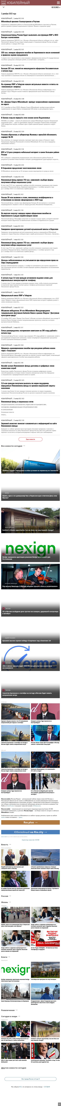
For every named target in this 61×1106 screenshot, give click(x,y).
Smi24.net (4, 702)
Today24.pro (4, 1019)
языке (3, 817)
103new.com (37, 806)
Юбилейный (6, 18)
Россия (4, 896)
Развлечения (8, 1010)
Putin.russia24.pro (6, 848)
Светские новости (4, 836)
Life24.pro (4, 905)
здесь (20, 817)
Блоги (4, 957)
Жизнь (4, 902)
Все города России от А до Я (30, 1079)
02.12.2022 (55, 7)
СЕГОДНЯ (47, 1087)
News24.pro (4, 960)
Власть (4, 844)
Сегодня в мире (9, 1016)
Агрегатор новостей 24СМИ (30, 840)
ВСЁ (20, 1087)
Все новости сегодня (11, 446)
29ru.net (3, 750)
